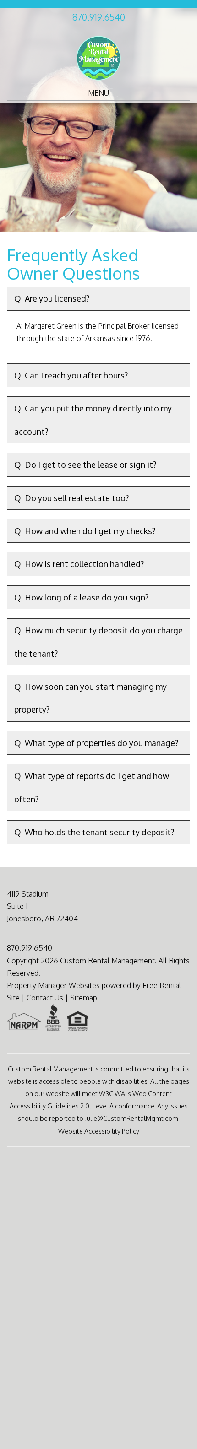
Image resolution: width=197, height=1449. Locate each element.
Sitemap (83, 997)
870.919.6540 (98, 17)
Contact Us (45, 997)
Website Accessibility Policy (98, 1131)
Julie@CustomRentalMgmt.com (131, 1118)
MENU (98, 92)
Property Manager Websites (53, 985)
